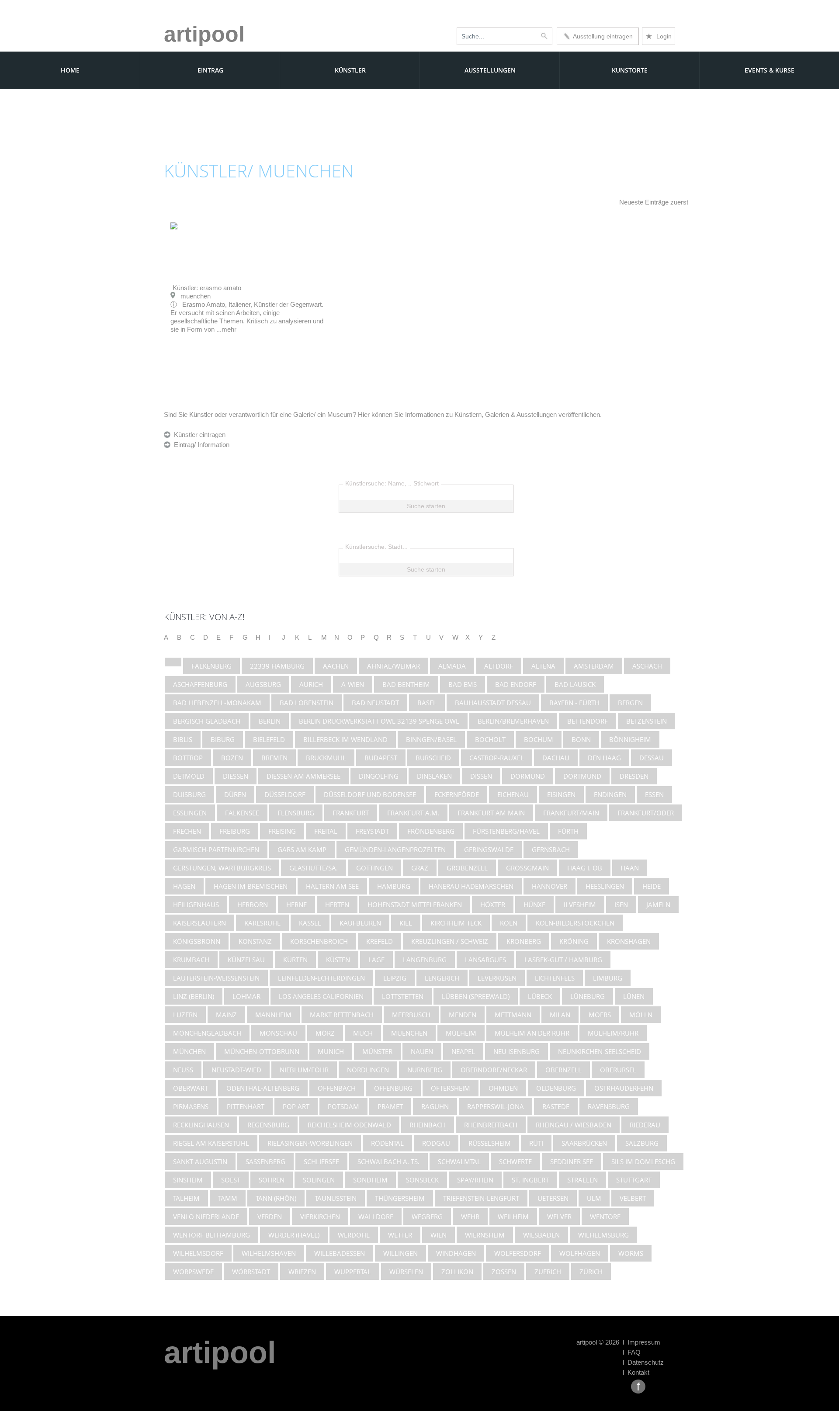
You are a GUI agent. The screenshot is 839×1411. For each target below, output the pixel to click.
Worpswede (193, 1271)
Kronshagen (629, 941)
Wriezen (302, 1271)
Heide (651, 886)
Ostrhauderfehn (623, 1088)
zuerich (547, 1271)
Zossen (504, 1271)
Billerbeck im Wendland (345, 739)
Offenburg (393, 1088)
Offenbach (337, 1088)
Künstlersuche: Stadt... (376, 546)
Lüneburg (587, 996)
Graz (419, 867)
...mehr (226, 329)
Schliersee (321, 1161)
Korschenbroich (319, 941)
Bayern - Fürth (574, 702)
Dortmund (582, 776)
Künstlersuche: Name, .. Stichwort (392, 483)
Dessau (651, 757)
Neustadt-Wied (236, 1069)
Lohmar (246, 996)
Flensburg (295, 812)
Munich (331, 1051)
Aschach (647, 666)
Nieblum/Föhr (304, 1069)
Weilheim (513, 1216)
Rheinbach (427, 1124)
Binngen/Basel (431, 739)
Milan (560, 1014)
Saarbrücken (584, 1143)
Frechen (187, 831)
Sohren (271, 1179)
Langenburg (425, 959)
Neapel (463, 1051)
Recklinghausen (201, 1124)
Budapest (380, 757)
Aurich (311, 684)
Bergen (630, 702)
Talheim (186, 1198)
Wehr (470, 1216)
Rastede (555, 1106)
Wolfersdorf (517, 1253)
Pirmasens (190, 1106)
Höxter (492, 904)
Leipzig (394, 978)
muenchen (409, 1033)
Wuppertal (352, 1271)
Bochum (538, 739)
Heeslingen (605, 886)
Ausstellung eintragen (601, 36)
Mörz (325, 1033)
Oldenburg (556, 1088)
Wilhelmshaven (269, 1253)
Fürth (568, 831)
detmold (189, 776)
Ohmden (503, 1088)
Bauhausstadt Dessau (493, 702)
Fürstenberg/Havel (506, 831)
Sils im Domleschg (643, 1161)
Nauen (422, 1051)
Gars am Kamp (301, 849)
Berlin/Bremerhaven (513, 721)
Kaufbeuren (360, 923)
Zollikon (457, 1271)
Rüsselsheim (489, 1143)
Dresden (634, 776)
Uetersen (553, 1198)
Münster (377, 1051)
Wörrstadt (251, 1271)
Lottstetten (402, 996)
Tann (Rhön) (276, 1198)
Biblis (182, 739)
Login (658, 36)
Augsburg (263, 684)
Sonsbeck (422, 1179)
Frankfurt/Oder (645, 812)
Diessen (235, 776)
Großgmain (527, 867)
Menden (462, 1014)
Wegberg (427, 1216)
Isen (621, 904)
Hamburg (393, 886)
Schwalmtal (459, 1161)
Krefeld (379, 941)
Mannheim (273, 1014)
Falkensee (242, 812)
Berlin (270, 721)
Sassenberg (265, 1161)
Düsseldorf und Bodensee (370, 794)
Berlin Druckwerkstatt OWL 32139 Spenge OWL (379, 721)
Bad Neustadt (375, 702)
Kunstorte (630, 70)
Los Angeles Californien (321, 996)
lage (376, 959)
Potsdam (343, 1106)
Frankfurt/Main (571, 812)
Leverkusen (497, 978)
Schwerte (515, 1161)
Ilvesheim (580, 904)
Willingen (400, 1253)
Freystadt (372, 831)
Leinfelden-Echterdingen (321, 978)
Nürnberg (424, 1069)
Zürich (591, 1271)
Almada (452, 666)
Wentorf (605, 1216)
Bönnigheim (630, 739)
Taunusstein (336, 1198)
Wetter (400, 1235)
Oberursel (618, 1069)
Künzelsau (246, 959)
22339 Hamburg (277, 666)
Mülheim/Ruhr (613, 1033)
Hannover (549, 886)
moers (600, 1014)
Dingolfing (379, 776)
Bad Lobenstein (306, 702)
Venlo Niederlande (206, 1216)
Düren (235, 794)
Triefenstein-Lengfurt (481, 1198)
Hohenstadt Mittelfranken (414, 904)
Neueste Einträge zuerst (653, 202)
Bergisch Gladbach (206, 721)
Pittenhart (245, 1106)
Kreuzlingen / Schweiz (449, 941)
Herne (296, 904)
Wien (438, 1235)
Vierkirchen (320, 1216)
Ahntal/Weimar (393, 666)
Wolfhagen (579, 1253)
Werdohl (354, 1235)
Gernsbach (551, 849)
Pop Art (296, 1106)
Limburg (607, 978)
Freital (325, 831)
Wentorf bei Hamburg (211, 1235)
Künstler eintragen (197, 434)
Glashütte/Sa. (313, 867)
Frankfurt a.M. (413, 812)
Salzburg (642, 1143)
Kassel (310, 923)
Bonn (581, 739)
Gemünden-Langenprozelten (395, 849)
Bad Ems (462, 684)
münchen (189, 1051)
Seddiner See (571, 1161)
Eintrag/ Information (199, 444)
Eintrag (210, 70)
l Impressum (641, 1342)
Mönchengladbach (207, 1033)
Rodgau (436, 1143)
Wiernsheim (485, 1235)
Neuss (183, 1069)
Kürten (295, 959)
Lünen (634, 996)
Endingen (610, 794)
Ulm (594, 1198)
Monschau (278, 1033)
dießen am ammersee (303, 776)
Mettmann (513, 1014)
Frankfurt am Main (491, 812)
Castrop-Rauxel (496, 757)
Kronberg (523, 941)
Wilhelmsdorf (198, 1253)
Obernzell (563, 1069)
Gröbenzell (467, 867)
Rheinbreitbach (490, 1124)
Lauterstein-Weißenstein (216, 978)
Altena (543, 666)
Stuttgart (634, 1179)
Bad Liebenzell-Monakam (217, 702)
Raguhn (435, 1106)
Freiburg (234, 831)
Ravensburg (609, 1106)
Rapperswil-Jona (495, 1106)
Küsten (338, 959)
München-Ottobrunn (261, 1051)
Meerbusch (411, 1014)
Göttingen (374, 867)
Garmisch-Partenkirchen (216, 849)
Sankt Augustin (200, 1161)
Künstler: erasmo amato (207, 287)
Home (70, 70)
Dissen (481, 776)
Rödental (387, 1143)
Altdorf (498, 666)
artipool (204, 34)
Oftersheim (450, 1088)
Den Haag (604, 757)
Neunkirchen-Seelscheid (599, 1051)
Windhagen (456, 1253)
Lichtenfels (555, 978)
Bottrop (188, 757)
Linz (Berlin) (193, 996)
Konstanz (255, 941)
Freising (282, 831)
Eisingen (561, 794)
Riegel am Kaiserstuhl (211, 1143)
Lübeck (540, 996)
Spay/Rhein (475, 1179)
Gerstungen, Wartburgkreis (222, 867)
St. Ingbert (530, 1179)
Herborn (252, 904)
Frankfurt (351, 812)
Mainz (226, 1014)
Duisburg (189, 794)
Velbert (633, 1198)
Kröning (574, 941)
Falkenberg (211, 666)
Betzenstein (646, 721)
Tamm (227, 1198)
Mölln (640, 1014)
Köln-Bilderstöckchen (575, 923)
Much (363, 1033)
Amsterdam (594, 666)
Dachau (555, 757)
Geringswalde (488, 849)
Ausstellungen (490, 70)
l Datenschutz (643, 1362)
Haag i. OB (584, 867)
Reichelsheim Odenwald (349, 1124)
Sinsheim (188, 1179)
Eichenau (513, 794)
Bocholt (490, 739)
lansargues (485, 959)
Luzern (185, 1014)
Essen (654, 794)
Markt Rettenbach (342, 1014)
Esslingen (190, 812)
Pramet (390, 1106)
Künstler (350, 70)
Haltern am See (332, 886)
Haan (630, 867)
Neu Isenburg (516, 1051)
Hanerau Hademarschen (471, 886)
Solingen (319, 1179)
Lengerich (442, 978)
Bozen (232, 757)
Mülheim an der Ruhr (532, 1033)
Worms (630, 1253)
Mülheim (461, 1033)
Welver (559, 1216)
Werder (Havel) (293, 1235)
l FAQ (632, 1352)
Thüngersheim (400, 1198)
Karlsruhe (262, 923)
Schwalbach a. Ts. (388, 1161)
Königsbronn (196, 941)
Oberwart (190, 1088)
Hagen (184, 886)
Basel (427, 702)
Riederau (645, 1124)
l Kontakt (636, 1372)
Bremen (274, 757)
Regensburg (268, 1124)
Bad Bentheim (406, 684)
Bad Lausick (575, 684)
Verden (269, 1216)
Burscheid (433, 757)
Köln (508, 923)
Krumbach (191, 959)
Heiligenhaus (196, 904)
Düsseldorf (284, 794)
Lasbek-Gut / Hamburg (563, 959)
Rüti (536, 1143)
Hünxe (534, 904)
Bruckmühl (326, 757)
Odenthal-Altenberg (262, 1088)
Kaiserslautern (199, 923)
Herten (337, 904)
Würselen (406, 1271)
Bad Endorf (515, 684)
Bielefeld (269, 739)
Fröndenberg (430, 831)
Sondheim (370, 1179)
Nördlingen (368, 1069)
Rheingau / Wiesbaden (573, 1124)
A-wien (352, 684)
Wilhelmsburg (603, 1235)
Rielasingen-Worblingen (310, 1143)
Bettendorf (587, 721)
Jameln (658, 904)
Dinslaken (434, 776)
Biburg (223, 739)
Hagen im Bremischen (251, 886)
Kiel (405, 923)
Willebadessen (339, 1253)
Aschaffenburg (200, 684)
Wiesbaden (541, 1235)
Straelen (582, 1179)
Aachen (336, 666)
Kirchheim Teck (456, 923)
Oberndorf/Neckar (494, 1069)
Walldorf (375, 1216)
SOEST (230, 1179)
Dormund (527, 776)
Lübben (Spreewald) (476, 996)
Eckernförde (456, 794)
